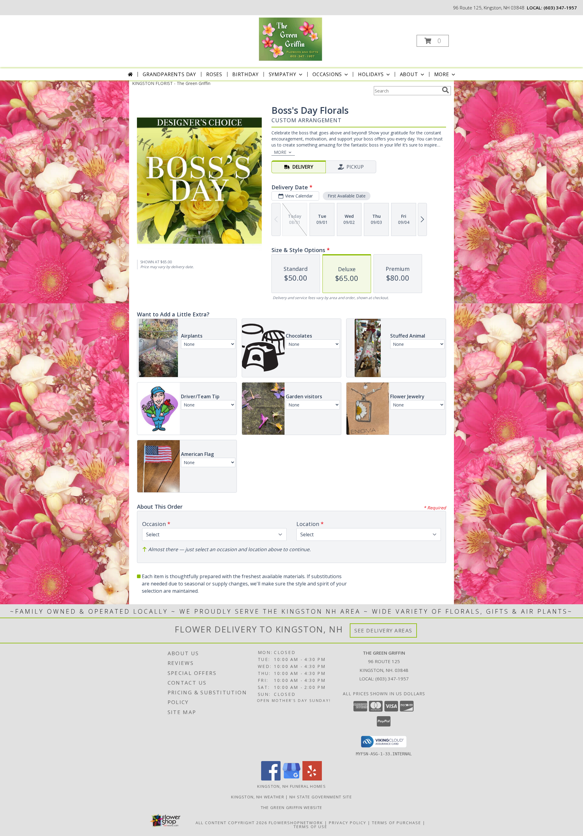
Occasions (327, 74)
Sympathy (282, 74)
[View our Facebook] (271, 779)
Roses (214, 74)
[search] (445, 90)
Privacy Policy (347, 822)
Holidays (371, 74)
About (409, 74)
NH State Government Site (320, 797)
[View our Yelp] (312, 779)
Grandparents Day (169, 74)
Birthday (245, 74)
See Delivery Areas (383, 630)
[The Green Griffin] (291, 39)
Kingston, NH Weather (257, 797)
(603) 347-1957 (560, 8)
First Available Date (347, 196)
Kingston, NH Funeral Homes (291, 786)
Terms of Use (310, 826)
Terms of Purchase (396, 822)
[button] (433, 41)
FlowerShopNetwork (296, 822)
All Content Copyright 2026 (231, 822)
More (441, 74)
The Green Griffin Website (291, 807)
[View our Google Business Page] (291, 779)
